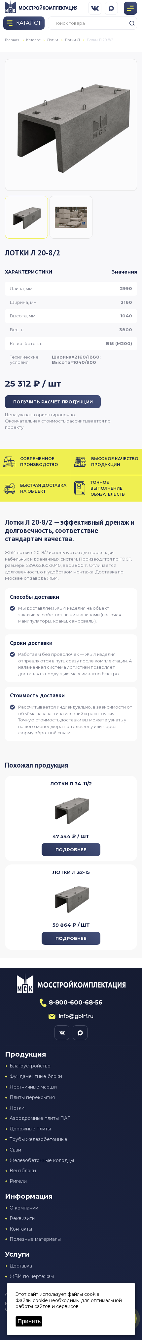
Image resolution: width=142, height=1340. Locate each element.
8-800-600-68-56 (75, 1002)
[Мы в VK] (94, 8)
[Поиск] (132, 23)
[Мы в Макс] (111, 8)
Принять (29, 1321)
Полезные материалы (35, 1239)
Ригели (18, 1181)
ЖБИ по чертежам (32, 1276)
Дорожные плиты (30, 1129)
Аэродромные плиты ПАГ (40, 1118)
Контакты (21, 1229)
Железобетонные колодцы (42, 1160)
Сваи (15, 1150)
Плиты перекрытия (32, 1097)
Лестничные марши (33, 1087)
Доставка (21, 1266)
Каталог (33, 40)
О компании (24, 1208)
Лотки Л (72, 40)
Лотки (52, 40)
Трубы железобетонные (38, 1139)
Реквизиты (22, 1218)
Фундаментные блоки (36, 1076)
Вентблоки (23, 1171)
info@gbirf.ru (76, 1016)
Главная (12, 40)
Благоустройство (30, 1066)
